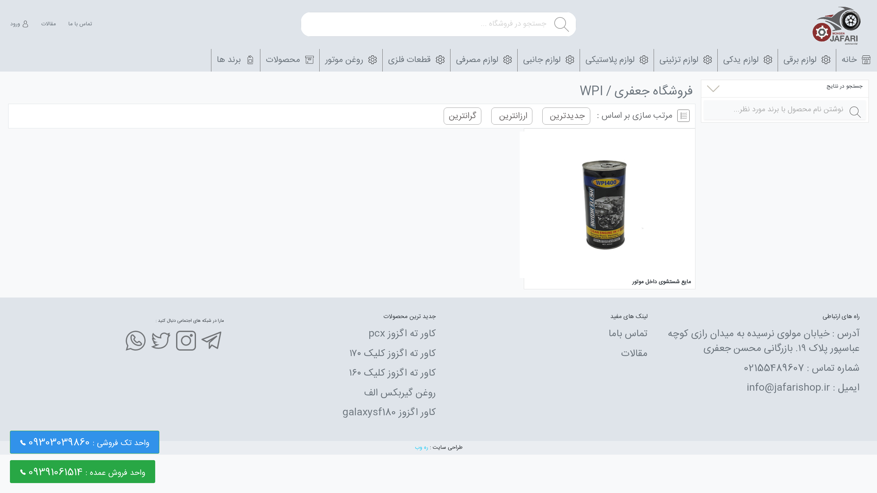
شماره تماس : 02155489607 (802, 369)
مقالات (48, 24)
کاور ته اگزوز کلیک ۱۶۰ (392, 373)
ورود (16, 24)
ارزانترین (512, 116)
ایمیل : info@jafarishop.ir (803, 388)
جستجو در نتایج (845, 86)
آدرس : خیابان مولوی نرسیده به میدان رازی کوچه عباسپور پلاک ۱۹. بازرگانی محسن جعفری (764, 341)
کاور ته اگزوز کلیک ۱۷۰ (392, 354)
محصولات (284, 60)
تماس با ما (80, 24)
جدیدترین (566, 116)
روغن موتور (345, 60)
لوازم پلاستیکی (611, 60)
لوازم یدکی (742, 60)
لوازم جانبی (543, 60)
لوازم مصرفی (478, 60)
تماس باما (627, 334)
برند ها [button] (230, 60)
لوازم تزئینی (680, 60)
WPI (591, 92)
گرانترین (462, 116)
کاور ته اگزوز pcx (402, 334)
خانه (850, 60)
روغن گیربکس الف (400, 393)
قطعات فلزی (410, 60)
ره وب (421, 447)
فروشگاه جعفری (653, 92)
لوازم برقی (801, 60)
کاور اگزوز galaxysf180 (389, 413)
